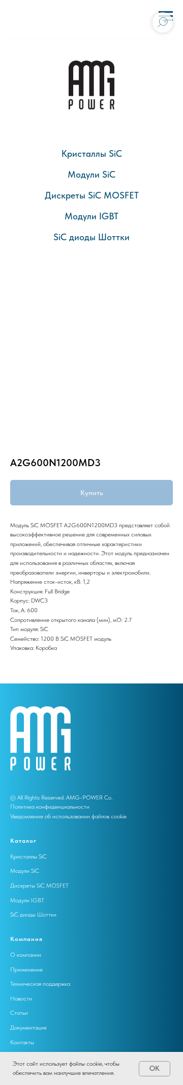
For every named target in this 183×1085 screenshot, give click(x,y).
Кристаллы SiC (92, 153)
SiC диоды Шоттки (91, 237)
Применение (26, 969)
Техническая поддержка (40, 983)
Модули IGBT (91, 216)
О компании (25, 954)
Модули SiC (91, 174)
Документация (28, 1027)
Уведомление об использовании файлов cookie (68, 816)
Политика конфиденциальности (49, 806)
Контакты (22, 1042)
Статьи (19, 1012)
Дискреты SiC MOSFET (92, 195)
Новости (21, 998)
